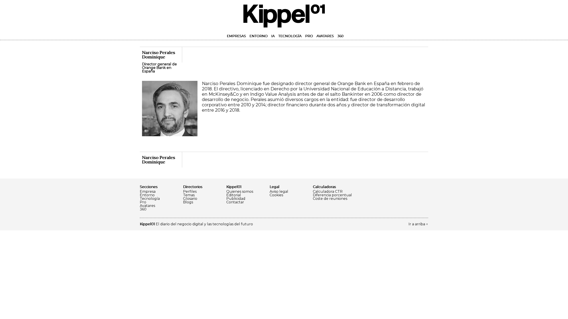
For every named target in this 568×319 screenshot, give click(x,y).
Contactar (235, 202)
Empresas (236, 36)
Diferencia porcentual (332, 195)
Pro (309, 36)
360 (340, 36)
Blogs (188, 202)
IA (273, 36)
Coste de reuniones (330, 198)
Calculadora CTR (328, 191)
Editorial (233, 195)
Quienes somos (239, 191)
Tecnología (290, 36)
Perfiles (190, 191)
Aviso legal (279, 191)
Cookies (276, 195)
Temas (189, 195)
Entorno (258, 36)
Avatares (325, 36)
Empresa (148, 191)
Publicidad (235, 198)
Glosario (190, 198)
